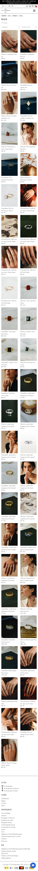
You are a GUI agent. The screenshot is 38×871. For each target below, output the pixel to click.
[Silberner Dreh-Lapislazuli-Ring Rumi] (28, 134)
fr (12, 6)
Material (3, 838)
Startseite (3, 16)
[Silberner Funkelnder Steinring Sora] (28, 596)
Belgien (3, 801)
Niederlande (5, 798)
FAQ (2, 832)
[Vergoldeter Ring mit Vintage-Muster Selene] (28, 719)
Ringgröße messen (6, 822)
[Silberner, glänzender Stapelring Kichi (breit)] (28, 473)
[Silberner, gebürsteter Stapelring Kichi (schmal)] (28, 411)
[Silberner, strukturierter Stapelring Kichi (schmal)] (28, 503)
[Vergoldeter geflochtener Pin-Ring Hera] (28, 657)
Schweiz (3, 803)
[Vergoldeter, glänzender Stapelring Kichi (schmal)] (9, 473)
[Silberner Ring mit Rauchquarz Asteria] (28, 164)
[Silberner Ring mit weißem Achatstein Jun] (9, 103)
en (9, 6)
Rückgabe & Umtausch (8, 818)
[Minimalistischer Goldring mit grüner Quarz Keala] (9, 257)
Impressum (4, 841)
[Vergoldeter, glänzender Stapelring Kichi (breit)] (9, 503)
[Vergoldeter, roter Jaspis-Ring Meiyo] (9, 318)
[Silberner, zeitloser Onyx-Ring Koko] (28, 318)
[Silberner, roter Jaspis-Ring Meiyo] (28, 288)
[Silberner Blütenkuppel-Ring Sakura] (28, 627)
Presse (3, 829)
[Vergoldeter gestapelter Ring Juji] (28, 41)
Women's (14, 16)
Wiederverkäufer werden (8, 851)
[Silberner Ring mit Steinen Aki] (9, 72)
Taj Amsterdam (7, 786)
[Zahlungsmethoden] (6, 867)
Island (3, 805)
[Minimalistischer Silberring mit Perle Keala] (28, 257)
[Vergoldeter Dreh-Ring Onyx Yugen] (9, 380)
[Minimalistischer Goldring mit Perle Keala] (9, 288)
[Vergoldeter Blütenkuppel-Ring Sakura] (9, 657)
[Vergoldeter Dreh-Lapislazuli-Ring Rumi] (9, 164)
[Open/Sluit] (34, 10)
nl (3, 6)
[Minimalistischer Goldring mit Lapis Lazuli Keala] (28, 688)
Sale (9, 16)
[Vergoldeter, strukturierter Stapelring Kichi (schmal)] (9, 534)
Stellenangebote (6, 858)
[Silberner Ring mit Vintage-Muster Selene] (9, 750)
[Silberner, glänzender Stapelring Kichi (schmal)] (28, 442)
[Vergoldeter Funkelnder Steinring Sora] (9, 627)
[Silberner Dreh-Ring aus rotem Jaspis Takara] (9, 134)
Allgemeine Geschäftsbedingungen (11, 834)
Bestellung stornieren (7, 820)
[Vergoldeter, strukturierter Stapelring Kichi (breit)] (9, 596)
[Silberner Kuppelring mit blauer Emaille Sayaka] (28, 565)
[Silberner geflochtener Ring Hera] (9, 688)
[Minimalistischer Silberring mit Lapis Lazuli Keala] (9, 719)
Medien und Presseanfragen (9, 855)
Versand (3, 815)
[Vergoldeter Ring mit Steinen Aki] (28, 72)
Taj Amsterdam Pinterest (10, 791)
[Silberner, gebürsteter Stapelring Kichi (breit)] (9, 411)
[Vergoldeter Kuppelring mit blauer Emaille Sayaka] (28, 534)
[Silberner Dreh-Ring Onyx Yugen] (28, 349)
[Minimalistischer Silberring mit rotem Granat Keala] (9, 226)
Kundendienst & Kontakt (8, 827)
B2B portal (4, 853)
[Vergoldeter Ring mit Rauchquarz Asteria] (9, 195)
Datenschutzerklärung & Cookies (11, 836)
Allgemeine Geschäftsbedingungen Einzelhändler (15, 849)
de (6, 6)
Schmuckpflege (5, 813)
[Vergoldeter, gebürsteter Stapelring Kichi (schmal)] (9, 442)
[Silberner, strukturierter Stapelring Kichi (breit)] (9, 565)
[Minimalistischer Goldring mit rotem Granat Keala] (28, 195)
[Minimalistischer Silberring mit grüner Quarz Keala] (28, 226)
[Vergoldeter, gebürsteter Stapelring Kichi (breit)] (28, 380)
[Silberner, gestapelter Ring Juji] (9, 41)
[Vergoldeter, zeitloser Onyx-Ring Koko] (9, 349)
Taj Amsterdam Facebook (11, 788)
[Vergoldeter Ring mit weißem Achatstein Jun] (28, 103)
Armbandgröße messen (8, 825)
